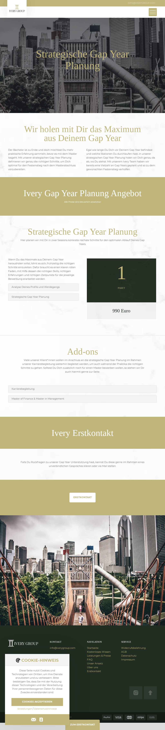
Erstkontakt (82, 497)
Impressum (128, 659)
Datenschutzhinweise (45, 709)
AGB (124, 652)
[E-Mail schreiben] (33, 719)
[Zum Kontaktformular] (41, 719)
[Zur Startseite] (23, 643)
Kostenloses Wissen (99, 652)
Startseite (92, 648)
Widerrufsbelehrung (133, 648)
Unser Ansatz (95, 663)
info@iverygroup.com (141, 3)
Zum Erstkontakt (82, 725)
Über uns (92, 667)
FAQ (89, 659)
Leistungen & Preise (99, 656)
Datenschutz (128, 656)
